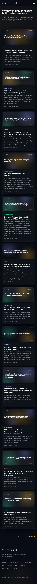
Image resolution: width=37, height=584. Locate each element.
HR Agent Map (26, 562)
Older (31, 536)
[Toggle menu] (34, 3)
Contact (22, 565)
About (10, 565)
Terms (15, 568)
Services (4, 562)
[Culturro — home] (9, 3)
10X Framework (14, 562)
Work (3, 565)
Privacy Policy (6, 568)
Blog (16, 565)
